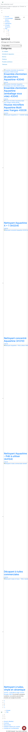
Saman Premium (17, 18)
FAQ (6, 28)
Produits (7, 21)
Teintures (4, 64)
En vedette (5, 51)
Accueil (7, 16)
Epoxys (4, 56)
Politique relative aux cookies (12, 726)
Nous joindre (7, 725)
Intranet (8, 710)
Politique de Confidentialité (11, 728)
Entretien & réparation (8, 54)
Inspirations (8, 23)
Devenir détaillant (8, 721)
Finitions (4, 59)
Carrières (6, 723)
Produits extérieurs (7, 62)
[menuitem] (8, 30)
